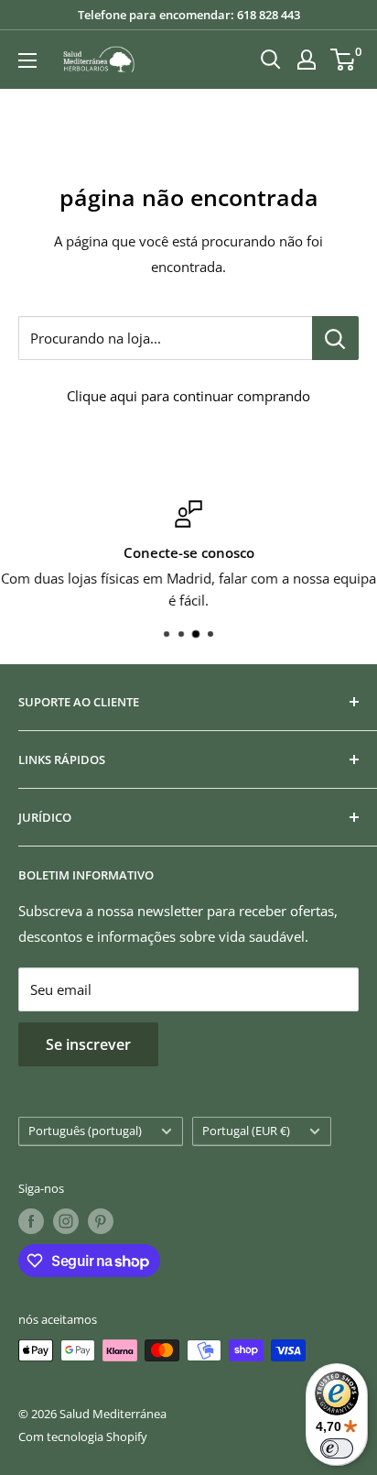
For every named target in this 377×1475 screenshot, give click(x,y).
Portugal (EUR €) (246, 1130)
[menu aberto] (27, 60)
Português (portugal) (85, 1130)
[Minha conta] (306, 59)
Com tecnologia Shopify (82, 1436)
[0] (343, 60)
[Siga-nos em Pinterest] (100, 1221)
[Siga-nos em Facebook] (31, 1221)
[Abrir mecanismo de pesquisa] (271, 59)
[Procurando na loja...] (335, 338)
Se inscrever (88, 1044)
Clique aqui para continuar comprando (188, 396)
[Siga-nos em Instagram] (66, 1221)
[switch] (336, 1448)
